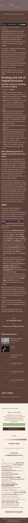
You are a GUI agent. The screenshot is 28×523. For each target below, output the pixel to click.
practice (5, 466)
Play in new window (13, 27)
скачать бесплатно (6, 497)
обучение (20, 494)
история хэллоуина (16, 487)
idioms (3, 465)
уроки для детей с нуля (10, 502)
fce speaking (12, 463)
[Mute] (20, 24)
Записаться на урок (14, 512)
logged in (9, 396)
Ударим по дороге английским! (17, 339)
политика (14, 435)
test (10, 468)
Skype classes (14, 53)
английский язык (5, 479)
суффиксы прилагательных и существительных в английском (14, 499)
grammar (20, 462)
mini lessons (18, 464)
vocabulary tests (9, 470)
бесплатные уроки (17, 479)
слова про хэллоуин (15, 497)
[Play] (3, 24)
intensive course (8, 465)
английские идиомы (10, 474)
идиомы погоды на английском (9, 482)
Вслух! (13, 347)
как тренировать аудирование (9, 490)
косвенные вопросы (21, 490)
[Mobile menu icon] (26, 5)
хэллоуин (21, 507)
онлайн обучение (6, 496)
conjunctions (4, 463)
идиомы (10, 481)
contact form (22, 57)
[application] (14, 24)
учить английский (6, 506)
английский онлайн (11, 477)
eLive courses (11, 67)
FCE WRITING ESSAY (17, 363)
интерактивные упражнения (10, 484)
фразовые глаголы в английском (10, 507)
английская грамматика (7, 472)
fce (8, 463)
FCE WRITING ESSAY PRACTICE (17, 356)
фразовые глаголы (14, 506)
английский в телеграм (7, 475)
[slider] (24, 24)
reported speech (17, 467)
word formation (19, 470)
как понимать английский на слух (9, 489)
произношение (13, 496)
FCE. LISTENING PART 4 (18, 380)
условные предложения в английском (10, 504)
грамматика (5, 481)
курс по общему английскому (7, 492)
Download (4, 29)
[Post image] (5, 341)
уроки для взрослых (10, 501)
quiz (11, 467)
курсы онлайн (20, 492)
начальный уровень (10, 494)
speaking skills (5, 468)
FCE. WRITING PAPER (17, 371)
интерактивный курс (6, 487)
